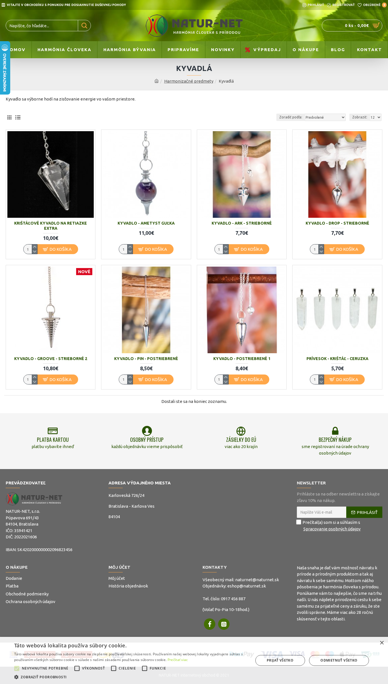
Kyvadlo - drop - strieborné (337, 223)
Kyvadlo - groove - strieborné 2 (50, 358)
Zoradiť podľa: (290, 117)
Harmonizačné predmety (188, 81)
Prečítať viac (178, 659)
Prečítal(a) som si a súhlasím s (332, 525)
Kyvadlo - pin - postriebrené (146, 358)
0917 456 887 (233, 598)
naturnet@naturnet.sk (257, 579)
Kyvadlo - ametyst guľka (146, 223)
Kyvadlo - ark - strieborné (242, 223)
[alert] (194, 660)
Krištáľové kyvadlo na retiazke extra (50, 226)
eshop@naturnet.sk (246, 585)
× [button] (381, 643)
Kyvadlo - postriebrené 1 (241, 358)
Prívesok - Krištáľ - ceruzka (337, 358)
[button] (16, 668)
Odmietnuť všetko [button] (338, 660)
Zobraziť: (359, 117)
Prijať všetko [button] (280, 660)
